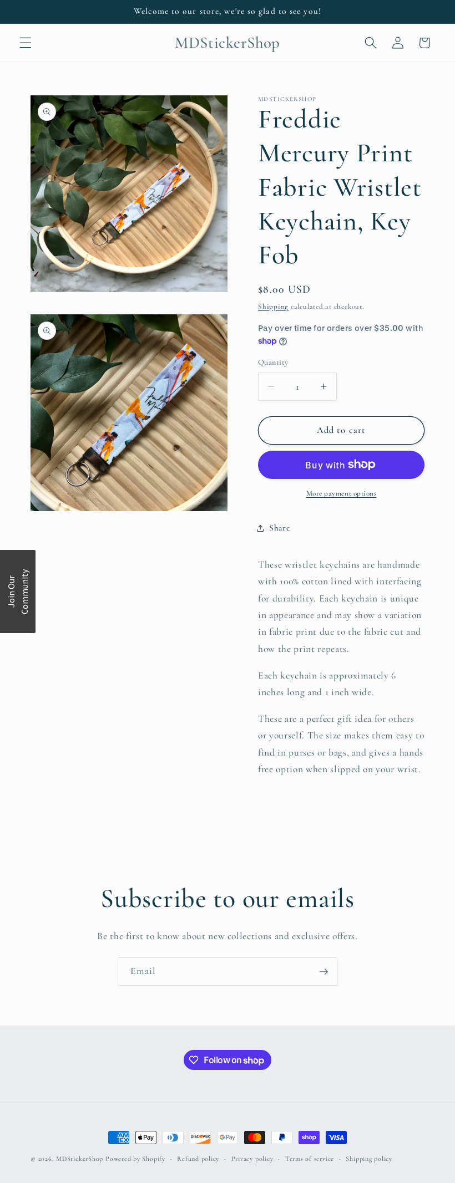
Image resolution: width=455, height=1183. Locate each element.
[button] (25, 42)
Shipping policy (369, 1158)
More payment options (341, 493)
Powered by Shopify (135, 1158)
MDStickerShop (79, 1158)
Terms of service (309, 1158)
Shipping (273, 306)
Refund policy (198, 1158)
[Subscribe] (323, 971)
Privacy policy (252, 1158)
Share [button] (279, 528)
